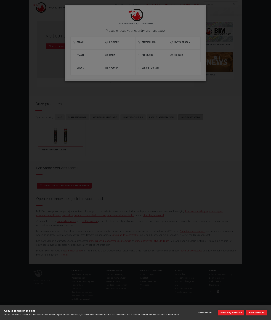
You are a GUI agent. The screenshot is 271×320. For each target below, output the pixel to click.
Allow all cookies (256, 312)
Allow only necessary (231, 312)
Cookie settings (205, 312)
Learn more (173, 314)
